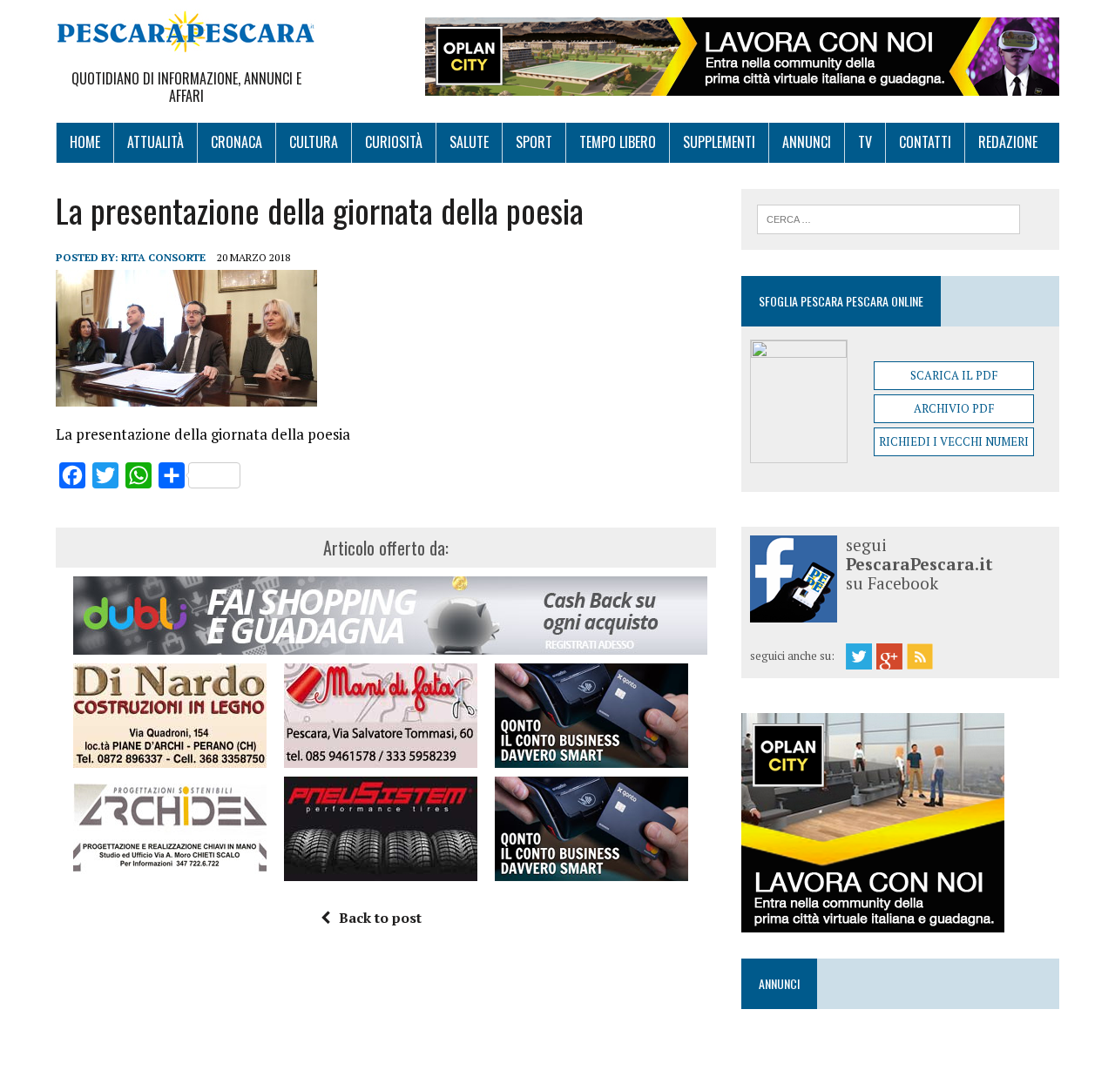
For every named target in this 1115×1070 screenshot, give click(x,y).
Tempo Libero (617, 141)
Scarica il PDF (953, 375)
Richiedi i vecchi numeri (954, 441)
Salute (469, 141)
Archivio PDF (954, 408)
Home (85, 141)
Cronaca (236, 141)
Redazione (1007, 141)
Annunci (806, 141)
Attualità (155, 141)
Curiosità (393, 141)
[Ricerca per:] (888, 217)
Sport (534, 141)
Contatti (925, 141)
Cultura (313, 141)
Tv (865, 141)
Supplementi (719, 141)
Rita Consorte (163, 257)
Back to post (380, 917)
